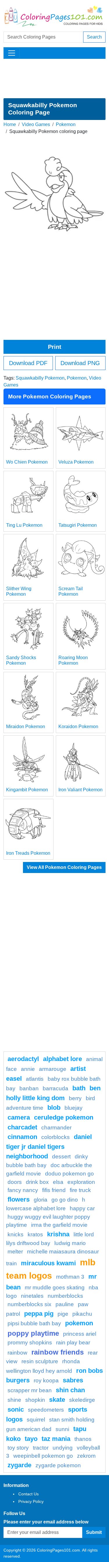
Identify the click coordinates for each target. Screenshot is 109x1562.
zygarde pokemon (58, 1465)
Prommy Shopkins (30, 1342)
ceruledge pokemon (63, 1117)
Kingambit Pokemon (27, 789)
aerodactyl (23, 1058)
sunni (62, 1429)
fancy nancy (23, 1190)
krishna (58, 1234)
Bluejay (74, 1108)
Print (54, 347)
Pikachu (82, 1314)
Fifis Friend (54, 1190)
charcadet (22, 1127)
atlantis (35, 1079)
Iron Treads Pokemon (28, 853)
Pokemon (66, 124)
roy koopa (46, 1380)
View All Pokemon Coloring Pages (64, 867)
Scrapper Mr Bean (30, 1390)
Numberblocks (65, 1296)
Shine (14, 1400)
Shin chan (70, 1390)
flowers (19, 1199)
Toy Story (18, 1448)
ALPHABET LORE (62, 1058)
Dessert (61, 1156)
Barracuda (55, 1088)
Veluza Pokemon (76, 462)
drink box (37, 1182)
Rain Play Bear (73, 1342)
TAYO (31, 1438)
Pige (63, 1314)
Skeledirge (82, 1400)
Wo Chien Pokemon (27, 462)
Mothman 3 (70, 1277)
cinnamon (22, 1136)
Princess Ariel (79, 1334)
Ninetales (32, 1296)
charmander (56, 1127)
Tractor (41, 1448)
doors (15, 1182)
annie (28, 1069)
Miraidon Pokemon (25, 726)
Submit (94, 1532)
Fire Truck (80, 1190)
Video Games (36, 124)
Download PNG (80, 363)
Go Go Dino (64, 1200)
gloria (40, 1200)
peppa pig (38, 1313)
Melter (15, 1251)
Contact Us (28, 1494)
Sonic (16, 1409)
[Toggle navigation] (11, 53)
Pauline (65, 1304)
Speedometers (46, 1410)
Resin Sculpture (40, 1361)
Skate (57, 1399)
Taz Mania (56, 1438)
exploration (81, 1182)
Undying (63, 1448)
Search (94, 36)
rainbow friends (57, 1352)
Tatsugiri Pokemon (77, 525)
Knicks (16, 1234)
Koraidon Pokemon (78, 726)
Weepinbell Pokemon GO (43, 1456)
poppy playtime (33, 1333)
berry (75, 1098)
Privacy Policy (31, 1501)
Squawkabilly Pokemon (40, 378)
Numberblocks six (29, 1304)
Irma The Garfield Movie (59, 1225)
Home (9, 124)
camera (19, 1117)
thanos (83, 1439)
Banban (29, 1088)
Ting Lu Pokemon (24, 525)
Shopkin (35, 1400)
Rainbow (17, 1353)
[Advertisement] (54, 78)
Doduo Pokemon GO (69, 1174)
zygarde (19, 1465)
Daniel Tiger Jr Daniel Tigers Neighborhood (49, 1146)
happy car (82, 1208)
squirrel (36, 1420)
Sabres (73, 1380)
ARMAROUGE (52, 1069)
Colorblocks (55, 1137)
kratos (35, 1234)
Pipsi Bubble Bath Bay (34, 1323)
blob (53, 1107)
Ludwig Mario (70, 1243)
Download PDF (28, 363)
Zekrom (86, 1456)
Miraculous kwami (48, 1263)
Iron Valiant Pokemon (80, 789)
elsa (58, 1182)
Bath (78, 1088)
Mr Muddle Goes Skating (55, 1287)
